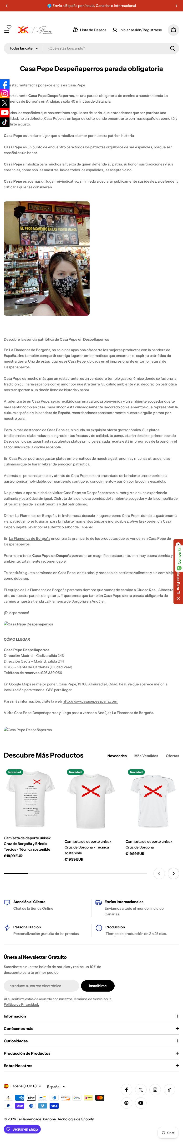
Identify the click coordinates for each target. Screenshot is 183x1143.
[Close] (172, 537)
